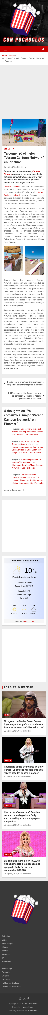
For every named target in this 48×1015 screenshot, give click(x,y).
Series (7, 149)
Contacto (6, 972)
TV (12, 149)
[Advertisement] (24, 94)
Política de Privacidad (11, 986)
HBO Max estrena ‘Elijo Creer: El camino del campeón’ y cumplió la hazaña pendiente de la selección (24, 396)
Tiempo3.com (28, 621)
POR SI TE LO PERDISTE (18, 687)
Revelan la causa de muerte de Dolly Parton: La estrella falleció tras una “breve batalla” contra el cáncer (23, 769)
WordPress (32, 1010)
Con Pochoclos (24, 731)
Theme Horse (27, 1007)
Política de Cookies (10, 983)
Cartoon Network (12, 186)
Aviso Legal (7, 968)
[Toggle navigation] (5, 49)
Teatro (5, 951)
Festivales (6, 961)
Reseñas (6, 954)
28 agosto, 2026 (10, 731)
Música (8, 760)
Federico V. (21, 167)
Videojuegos (7, 943)
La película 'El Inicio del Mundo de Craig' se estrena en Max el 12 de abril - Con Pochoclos (27, 432)
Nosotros (6, 979)
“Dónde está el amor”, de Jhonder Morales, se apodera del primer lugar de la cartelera (25, 383)
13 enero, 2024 (10, 167)
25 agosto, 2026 (10, 776)
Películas (6, 936)
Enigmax (5, 976)
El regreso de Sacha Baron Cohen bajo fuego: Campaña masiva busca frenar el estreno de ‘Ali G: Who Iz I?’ (23, 724)
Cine (7, 715)
